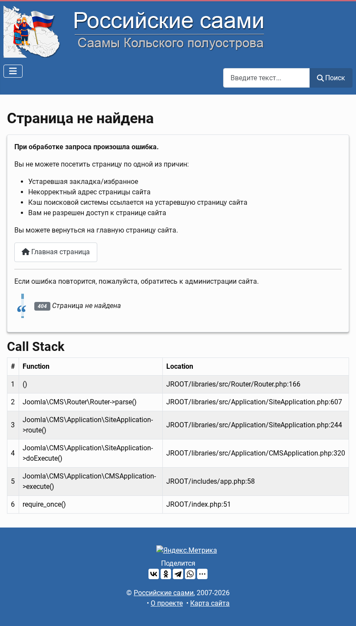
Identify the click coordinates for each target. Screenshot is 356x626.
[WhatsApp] (190, 574)
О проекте (167, 603)
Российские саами (164, 593)
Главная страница (60, 252)
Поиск (335, 78)
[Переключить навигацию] (13, 71)
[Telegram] (178, 574)
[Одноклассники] (166, 574)
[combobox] (266, 78)
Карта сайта (210, 603)
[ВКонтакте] (153, 574)
